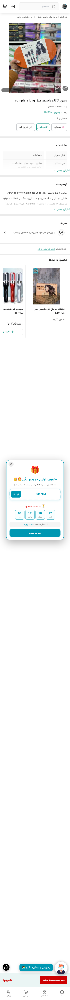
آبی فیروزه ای (25, 127)
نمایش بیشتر (63, 170)
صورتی (57, 127)
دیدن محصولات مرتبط (53, 980)
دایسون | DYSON (53, 112)
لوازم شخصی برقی (24, 17)
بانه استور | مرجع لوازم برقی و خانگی (52, 17)
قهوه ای (43, 127)
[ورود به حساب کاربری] (13, 6)
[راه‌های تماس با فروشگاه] (6, 967)
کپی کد (16, 494)
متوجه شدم (35, 532)
